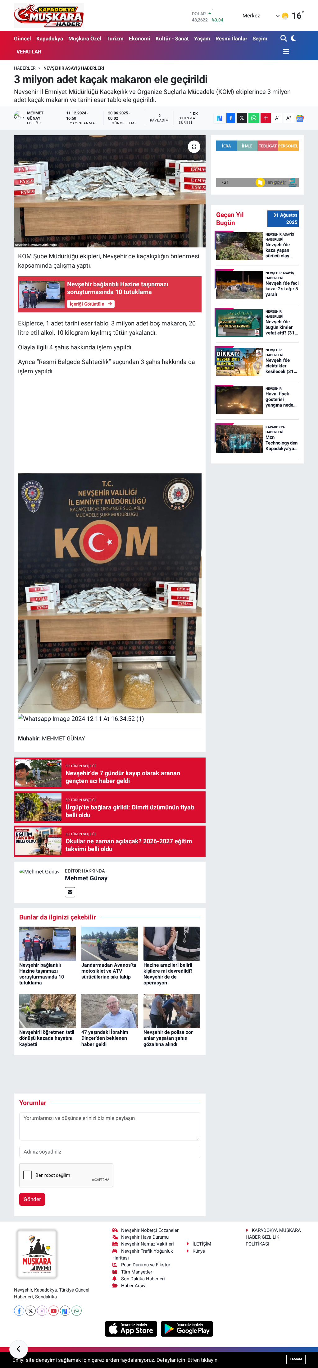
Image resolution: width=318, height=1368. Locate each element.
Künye (199, 1251)
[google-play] (187, 1328)
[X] (30, 1311)
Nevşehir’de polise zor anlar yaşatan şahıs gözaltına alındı (168, 1038)
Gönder (32, 1199)
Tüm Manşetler (136, 1272)
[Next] (65, 1311)
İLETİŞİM (202, 1244)
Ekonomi (139, 38)
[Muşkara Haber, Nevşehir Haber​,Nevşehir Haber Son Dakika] (49, 15)
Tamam (296, 1359)
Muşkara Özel (84, 38)
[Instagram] (42, 1311)
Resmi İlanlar (231, 38)
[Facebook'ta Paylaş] (230, 118)
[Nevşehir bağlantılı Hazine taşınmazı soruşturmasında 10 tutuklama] (47, 943)
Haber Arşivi (134, 1285)
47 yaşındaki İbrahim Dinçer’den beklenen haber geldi (104, 1038)
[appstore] (132, 1328)
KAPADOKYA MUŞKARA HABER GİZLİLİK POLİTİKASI (273, 1237)
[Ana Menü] (284, 52)
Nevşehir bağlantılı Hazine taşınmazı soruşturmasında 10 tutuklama (41, 974)
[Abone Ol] (300, 118)
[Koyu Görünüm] (293, 38)
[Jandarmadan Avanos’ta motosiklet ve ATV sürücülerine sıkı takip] (109, 943)
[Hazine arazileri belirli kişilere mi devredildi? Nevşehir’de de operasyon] (171, 943)
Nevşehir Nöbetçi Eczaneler (150, 1230)
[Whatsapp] (76, 1311)
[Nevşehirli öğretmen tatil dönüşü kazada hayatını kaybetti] (47, 1010)
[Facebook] (19, 1311)
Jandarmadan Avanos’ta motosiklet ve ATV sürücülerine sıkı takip (108, 971)
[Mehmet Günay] (39, 871)
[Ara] (284, 38)
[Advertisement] (110, 424)
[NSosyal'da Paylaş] (219, 118)
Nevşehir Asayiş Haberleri (73, 68)
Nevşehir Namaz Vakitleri (147, 1244)
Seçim (259, 38)
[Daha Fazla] (266, 118)
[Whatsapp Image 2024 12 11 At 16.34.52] (110, 593)
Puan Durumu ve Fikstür (145, 1265)
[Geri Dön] (18, 1349)
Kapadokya (49, 38)
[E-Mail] (70, 892)
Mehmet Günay (86, 878)
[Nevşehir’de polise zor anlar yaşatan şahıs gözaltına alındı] (171, 1010)
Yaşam (202, 38)
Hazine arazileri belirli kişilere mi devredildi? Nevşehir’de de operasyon (168, 974)
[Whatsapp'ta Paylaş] (253, 118)
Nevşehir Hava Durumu (145, 1237)
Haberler (25, 68)
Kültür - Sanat (172, 38)
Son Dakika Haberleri (143, 1279)
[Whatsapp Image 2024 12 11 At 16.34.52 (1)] (81, 718)
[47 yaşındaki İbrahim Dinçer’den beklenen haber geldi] (109, 1010)
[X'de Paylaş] (242, 118)
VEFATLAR (28, 51)
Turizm (115, 38)
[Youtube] (53, 1311)
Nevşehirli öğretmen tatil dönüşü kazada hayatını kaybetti (46, 1038)
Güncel (22, 38)
